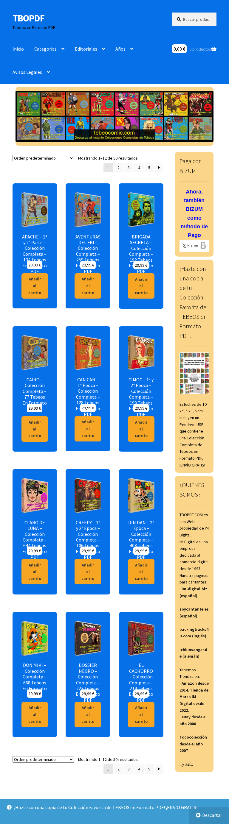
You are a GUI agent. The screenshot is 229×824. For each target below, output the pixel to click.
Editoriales (86, 49)
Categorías (45, 49)
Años (120, 49)
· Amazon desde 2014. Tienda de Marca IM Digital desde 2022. (194, 697)
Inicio (18, 49)
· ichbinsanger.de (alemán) (193, 649)
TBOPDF (28, 18)
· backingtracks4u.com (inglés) (194, 629)
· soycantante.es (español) (194, 609)
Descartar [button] (212, 815)
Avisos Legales (27, 72)
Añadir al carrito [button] (34, 285)
